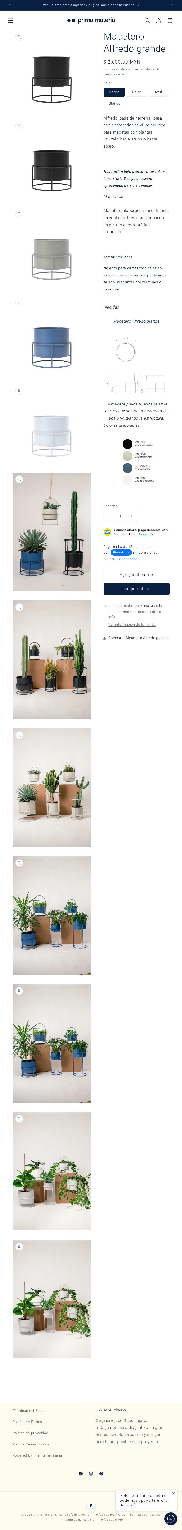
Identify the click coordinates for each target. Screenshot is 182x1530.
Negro (114, 92)
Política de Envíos (27, 1422)
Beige (137, 92)
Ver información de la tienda (132, 624)
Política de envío (111, 1519)
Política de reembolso (31, 1444)
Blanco (115, 103)
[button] (10, 20)
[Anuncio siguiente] (172, 5)
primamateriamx (45, 1514)
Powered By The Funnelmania (37, 1455)
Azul (158, 92)
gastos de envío (121, 69)
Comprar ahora (136, 588)
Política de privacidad (30, 1433)
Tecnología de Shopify (73, 1514)
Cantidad (111, 506)
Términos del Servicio (31, 1411)
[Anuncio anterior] (9, 5)
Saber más (146, 534)
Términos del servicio (79, 1519)
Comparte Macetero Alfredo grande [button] (138, 638)
